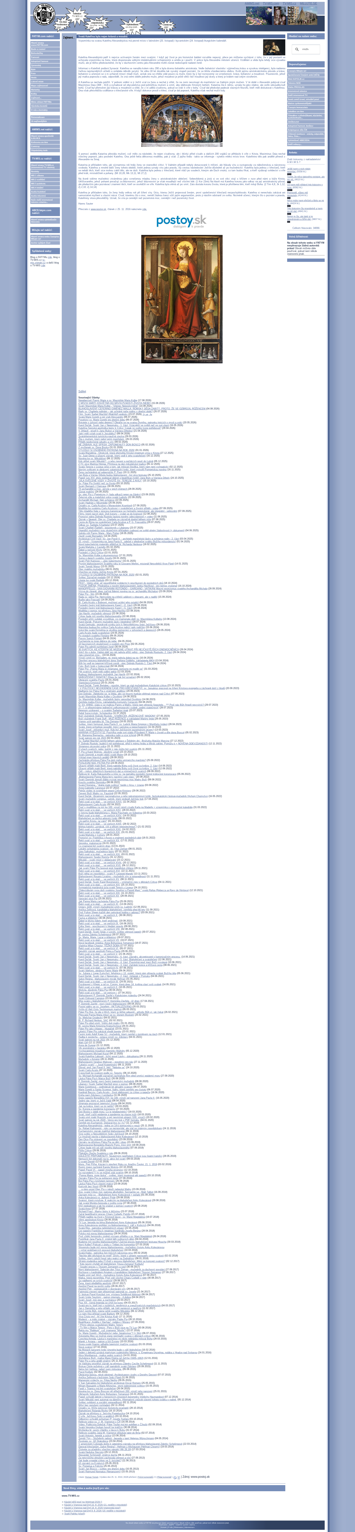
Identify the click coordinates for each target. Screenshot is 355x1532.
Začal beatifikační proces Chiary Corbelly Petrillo (104, 1214)
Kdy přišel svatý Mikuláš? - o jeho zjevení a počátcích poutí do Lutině (115, 461)
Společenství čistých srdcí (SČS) (304, 75)
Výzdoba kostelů (39, 106)
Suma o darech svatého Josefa (95, 558)
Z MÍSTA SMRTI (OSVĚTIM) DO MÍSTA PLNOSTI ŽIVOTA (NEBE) (114, 403)
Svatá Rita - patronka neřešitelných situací (101, 1228)
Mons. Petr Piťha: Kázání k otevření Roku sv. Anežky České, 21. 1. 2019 (117, 1164)
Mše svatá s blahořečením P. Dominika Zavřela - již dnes (109, 1001)
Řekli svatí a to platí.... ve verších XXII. (99, 829)
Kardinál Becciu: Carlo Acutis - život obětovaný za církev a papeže (114, 1092)
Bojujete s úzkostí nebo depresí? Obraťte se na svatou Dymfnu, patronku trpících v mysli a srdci (130, 422)
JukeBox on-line (296, 111)
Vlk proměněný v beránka (92, 1048)
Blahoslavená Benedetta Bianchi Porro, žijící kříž (104, 1145)
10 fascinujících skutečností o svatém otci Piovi (104, 644)
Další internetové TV (297, 95)
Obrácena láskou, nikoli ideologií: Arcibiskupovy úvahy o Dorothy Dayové (117, 1374)
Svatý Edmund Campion (91, 998)
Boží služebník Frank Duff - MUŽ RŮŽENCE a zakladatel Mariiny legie (116, 718)
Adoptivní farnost (39, 61)
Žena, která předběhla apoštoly (94, 1283)
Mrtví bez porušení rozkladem (94, 1405)
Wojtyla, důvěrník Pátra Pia (93, 990)
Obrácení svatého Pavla (91, 680)
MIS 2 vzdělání (38, 179)
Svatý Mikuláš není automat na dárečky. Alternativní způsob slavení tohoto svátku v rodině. (127, 1399)
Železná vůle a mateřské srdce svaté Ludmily (102, 497)
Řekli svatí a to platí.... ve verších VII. (99, 940)
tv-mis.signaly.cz (38, 261)
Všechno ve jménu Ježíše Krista (95, 572)
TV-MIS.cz (289, 3)
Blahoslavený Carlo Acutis (92, 804)
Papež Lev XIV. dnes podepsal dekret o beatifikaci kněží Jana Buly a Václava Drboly (124, 477)
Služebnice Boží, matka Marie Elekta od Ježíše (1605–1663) (110, 1358)
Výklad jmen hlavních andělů (93, 757)
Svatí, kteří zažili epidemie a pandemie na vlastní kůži (107, 1114)
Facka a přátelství (88, 918)
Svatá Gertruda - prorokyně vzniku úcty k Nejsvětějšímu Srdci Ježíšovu (116, 624)
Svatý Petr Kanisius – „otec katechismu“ (100, 561)
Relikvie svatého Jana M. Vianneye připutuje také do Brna (109, 1432)
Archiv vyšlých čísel (40, 243)
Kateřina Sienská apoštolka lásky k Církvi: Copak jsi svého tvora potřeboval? (119, 428)
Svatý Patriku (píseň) (74, 1513)
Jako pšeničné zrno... (90, 655)
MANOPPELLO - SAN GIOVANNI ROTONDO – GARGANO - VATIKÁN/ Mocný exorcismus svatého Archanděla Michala (142, 588)
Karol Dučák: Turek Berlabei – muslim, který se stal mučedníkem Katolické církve (122, 685)
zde (50, 257)
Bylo (33, 69)
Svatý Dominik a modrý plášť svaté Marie (100, 754)
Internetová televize (297, 91)
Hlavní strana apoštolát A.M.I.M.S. (42, 137)
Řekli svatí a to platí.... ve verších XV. (99, 879)
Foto (33, 73)
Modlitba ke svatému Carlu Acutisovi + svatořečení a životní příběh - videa (118, 508)
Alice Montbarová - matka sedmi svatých (100, 1355)
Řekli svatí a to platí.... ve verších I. (97, 992)
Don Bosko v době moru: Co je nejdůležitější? (102, 1111)
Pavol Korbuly (85, 1372)
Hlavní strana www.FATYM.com (39, 44)
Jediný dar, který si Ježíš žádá (94, 1100)
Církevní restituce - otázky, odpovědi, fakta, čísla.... (306, 135)
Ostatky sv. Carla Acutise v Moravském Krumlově (105, 505)
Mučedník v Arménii (89, 1059)
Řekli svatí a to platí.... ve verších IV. (98, 967)
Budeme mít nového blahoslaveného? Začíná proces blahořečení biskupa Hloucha (122, 1241)
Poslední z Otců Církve (91, 552)
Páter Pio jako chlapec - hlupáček (96, 1028)
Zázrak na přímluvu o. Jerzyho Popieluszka (101, 1413)
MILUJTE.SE (308, 3)
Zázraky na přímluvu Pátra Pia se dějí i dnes (102, 1142)
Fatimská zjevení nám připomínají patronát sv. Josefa (107, 1291)
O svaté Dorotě (86, 1161)
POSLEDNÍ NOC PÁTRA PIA (94, 763)
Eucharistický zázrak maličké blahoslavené (102, 1131)
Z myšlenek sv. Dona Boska (93, 447)
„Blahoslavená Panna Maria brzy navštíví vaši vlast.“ (106, 776)
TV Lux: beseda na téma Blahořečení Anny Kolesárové (107, 1222)
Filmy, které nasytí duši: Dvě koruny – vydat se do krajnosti (110, 513)
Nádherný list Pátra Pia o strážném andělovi (102, 691)
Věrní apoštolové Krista (91, 1219)
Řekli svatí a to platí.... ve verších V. (98, 954)
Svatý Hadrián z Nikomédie (93, 502)
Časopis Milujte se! (297, 71)
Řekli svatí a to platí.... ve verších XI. (98, 904)
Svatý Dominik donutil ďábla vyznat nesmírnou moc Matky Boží (112, 779)
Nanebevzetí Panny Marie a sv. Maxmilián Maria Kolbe (107, 400)
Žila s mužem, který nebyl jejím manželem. (101, 439)
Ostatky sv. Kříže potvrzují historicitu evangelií (103, 1408)
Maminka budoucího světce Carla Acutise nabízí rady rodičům (111, 627)
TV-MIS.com (271, 3)
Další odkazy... (295, 144)
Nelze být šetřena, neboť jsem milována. (100, 1369)
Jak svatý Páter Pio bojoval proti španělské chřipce (105, 868)
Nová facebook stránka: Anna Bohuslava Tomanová (106, 942)
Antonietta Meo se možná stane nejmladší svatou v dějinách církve (114, 1336)
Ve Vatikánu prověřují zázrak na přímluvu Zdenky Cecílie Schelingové (115, 1363)
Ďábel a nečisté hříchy (90, 549)
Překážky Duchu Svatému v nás (95, 1153)
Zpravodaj (36, 65)
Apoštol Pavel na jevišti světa (94, 1286)
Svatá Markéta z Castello (92, 547)
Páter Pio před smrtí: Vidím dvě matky (99, 1023)
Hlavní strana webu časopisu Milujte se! (45, 237)
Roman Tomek (91, 1477)
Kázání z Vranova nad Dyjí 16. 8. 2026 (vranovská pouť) (92, 1508)
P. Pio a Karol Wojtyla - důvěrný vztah (98, 751)
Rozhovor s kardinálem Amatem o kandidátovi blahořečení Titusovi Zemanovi (119, 1272)
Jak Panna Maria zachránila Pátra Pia (98, 901)
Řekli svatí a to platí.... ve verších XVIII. (100, 862)
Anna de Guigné (87, 1045)
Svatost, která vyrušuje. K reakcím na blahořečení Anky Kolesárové (114, 1200)
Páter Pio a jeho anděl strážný (94, 1360)
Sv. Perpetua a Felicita (90, 1466)
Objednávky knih (39, 150)
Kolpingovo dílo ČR (297, 130)
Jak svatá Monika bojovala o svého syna (100, 1203)
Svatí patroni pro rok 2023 (92, 738)
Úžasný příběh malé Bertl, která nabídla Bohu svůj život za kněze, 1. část (118, 768)
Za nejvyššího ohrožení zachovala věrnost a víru (104, 1457)
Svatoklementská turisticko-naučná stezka (101, 436)
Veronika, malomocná (90, 843)
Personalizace (38, 117)
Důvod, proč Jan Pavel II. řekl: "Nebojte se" (101, 1067)
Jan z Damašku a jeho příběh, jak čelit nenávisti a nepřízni (109, 1308)
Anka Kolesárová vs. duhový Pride (97, 1197)
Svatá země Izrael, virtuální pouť (303, 99)
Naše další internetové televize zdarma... (42, 201)
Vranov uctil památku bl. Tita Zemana (98, 721)
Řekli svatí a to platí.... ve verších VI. (98, 948)
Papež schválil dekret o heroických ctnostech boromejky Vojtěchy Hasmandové (121, 1396)
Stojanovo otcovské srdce (92, 746)
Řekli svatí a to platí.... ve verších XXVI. (100, 801)
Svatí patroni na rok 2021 (91, 1039)
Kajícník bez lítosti (88, 1186)
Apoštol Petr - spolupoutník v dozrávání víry (102, 1288)
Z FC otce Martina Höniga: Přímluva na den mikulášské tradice (112, 464)
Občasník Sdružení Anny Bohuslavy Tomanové (103, 1394)
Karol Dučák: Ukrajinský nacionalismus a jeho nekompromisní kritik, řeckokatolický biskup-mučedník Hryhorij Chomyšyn (143, 796)
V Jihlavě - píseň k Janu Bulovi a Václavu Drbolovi (105, 430)
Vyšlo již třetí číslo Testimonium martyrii (100, 1009)
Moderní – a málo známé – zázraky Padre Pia (103, 1319)
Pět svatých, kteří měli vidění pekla (97, 671)
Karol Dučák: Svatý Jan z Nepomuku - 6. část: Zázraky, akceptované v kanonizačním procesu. (129, 956)
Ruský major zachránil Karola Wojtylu (98, 1167)
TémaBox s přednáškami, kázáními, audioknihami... (305, 116)
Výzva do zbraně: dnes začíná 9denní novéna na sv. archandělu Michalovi (118, 591)
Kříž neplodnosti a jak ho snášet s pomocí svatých (105, 1205)
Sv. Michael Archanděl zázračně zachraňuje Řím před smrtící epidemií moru (119, 1075)
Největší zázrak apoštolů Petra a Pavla (99, 951)
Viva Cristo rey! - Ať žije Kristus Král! (98, 1316)
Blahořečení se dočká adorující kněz (98, 818)
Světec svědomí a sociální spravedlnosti (100, 1402)
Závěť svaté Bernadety (90, 536)
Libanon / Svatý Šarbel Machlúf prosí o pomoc (103, 1084)
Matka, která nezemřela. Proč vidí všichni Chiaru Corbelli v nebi (112, 1277)
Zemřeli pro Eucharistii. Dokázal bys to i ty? (101, 1122)
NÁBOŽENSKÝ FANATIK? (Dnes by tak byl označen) (107, 677)
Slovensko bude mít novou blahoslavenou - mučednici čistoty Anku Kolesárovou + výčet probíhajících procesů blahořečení (121, 1249)
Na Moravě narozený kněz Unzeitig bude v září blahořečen (110, 1349)
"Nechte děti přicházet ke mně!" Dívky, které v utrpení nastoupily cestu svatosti (121, 1255)
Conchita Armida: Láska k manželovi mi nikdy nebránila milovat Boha (115, 1338)
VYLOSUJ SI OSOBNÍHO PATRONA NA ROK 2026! (106, 450)
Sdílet (82, 391)
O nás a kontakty (39, 110)
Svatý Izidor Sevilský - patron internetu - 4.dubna (104, 1297)
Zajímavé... (36, 98)
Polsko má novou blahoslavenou (95, 1233)
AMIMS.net (252, 3)
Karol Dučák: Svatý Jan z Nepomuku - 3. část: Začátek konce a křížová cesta (120, 965)
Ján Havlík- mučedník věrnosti (94, 613)
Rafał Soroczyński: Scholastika (95, 713)
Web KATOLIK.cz (296, 79)
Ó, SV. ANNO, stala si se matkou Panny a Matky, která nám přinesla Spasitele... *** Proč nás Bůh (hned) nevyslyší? (141, 704)
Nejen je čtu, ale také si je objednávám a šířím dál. (300, 217)
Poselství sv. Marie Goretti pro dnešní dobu (101, 419)
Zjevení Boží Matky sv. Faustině (95, 793)
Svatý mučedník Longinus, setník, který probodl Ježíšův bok (111, 799)
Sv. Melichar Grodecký (90, 1017)
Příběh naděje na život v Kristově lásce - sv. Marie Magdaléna (111, 1217)
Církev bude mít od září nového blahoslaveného (104, 1147)
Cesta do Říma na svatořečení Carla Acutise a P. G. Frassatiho (112, 522)
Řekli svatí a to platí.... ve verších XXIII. (100, 823)
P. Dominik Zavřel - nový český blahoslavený (102, 1003)
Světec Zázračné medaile (92, 577)
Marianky (35, 90)
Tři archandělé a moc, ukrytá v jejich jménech (103, 489)
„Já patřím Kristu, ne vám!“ (92, 821)
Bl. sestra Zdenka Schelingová (94, 934)
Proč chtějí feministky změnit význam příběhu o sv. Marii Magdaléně (115, 1236)
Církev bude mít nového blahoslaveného (99, 616)
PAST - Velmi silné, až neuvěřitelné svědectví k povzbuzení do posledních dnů (121, 583)
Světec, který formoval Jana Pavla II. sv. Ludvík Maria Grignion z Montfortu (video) (123, 724)
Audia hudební (38, 192)
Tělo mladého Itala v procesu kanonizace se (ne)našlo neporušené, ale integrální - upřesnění (127, 511)
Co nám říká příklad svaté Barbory (96, 1313)
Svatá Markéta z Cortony (91, 835)
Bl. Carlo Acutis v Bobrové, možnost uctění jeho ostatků (108, 602)
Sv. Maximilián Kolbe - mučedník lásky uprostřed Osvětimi (109, 699)
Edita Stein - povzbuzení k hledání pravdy (100, 926)
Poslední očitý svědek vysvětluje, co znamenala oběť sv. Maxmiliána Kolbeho (120, 619)
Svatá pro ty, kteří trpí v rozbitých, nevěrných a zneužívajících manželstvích (119, 1305)
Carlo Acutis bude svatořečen (94, 632)
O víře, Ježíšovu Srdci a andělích (96, 1416)
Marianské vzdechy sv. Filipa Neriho (97, 1380)
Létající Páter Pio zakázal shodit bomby (99, 1031)
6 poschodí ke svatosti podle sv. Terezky (100, 1073)
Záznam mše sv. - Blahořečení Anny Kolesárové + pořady (109, 1194)
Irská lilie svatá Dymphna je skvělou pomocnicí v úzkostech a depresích (117, 630)
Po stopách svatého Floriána (93, 635)
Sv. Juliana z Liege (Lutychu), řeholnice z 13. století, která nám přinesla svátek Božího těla (127, 973)
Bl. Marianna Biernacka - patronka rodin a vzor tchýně (107, 735)
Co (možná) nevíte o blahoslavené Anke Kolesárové (106, 1136)
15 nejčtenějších (39, 121)
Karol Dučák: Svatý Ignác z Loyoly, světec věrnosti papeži (109, 931)
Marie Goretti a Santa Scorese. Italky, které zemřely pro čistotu (112, 1089)
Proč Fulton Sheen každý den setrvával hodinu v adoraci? (109, 912)
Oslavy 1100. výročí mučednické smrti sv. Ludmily (105, 907)
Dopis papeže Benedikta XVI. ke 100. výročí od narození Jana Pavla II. (116, 1098)
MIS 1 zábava (37, 175)
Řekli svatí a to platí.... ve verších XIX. (99, 854)
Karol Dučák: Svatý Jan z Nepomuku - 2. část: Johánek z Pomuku (114, 976)
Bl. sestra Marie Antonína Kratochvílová (99, 1026)
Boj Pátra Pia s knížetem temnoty (96, 1181)
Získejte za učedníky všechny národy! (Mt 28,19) (104, 1449)
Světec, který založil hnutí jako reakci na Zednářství (106, 1258)
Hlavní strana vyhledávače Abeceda (43, 220)
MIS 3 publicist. (38, 184)
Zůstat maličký (86, 491)
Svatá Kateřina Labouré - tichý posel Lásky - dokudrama (108, 1056)
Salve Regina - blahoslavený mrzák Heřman (101, 978)
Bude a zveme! (38, 49)
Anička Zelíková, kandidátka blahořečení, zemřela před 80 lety (111, 909)
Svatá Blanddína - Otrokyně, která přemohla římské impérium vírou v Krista (119, 453)
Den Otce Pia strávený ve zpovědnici (98, 1139)
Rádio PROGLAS (296, 87)
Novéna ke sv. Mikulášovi (92, 458)
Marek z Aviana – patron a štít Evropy (98, 1341)
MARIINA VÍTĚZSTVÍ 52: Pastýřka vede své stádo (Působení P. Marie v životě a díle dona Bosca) (131, 732)
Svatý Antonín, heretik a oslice (94, 1435)
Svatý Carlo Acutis (88, 1070)
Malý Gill (83, 1042)
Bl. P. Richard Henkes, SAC (93, 1020)
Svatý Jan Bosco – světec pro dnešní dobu (101, 1468)
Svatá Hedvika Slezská (91, 1452)
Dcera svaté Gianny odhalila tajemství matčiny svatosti (108, 1344)
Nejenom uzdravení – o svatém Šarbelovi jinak (103, 710)
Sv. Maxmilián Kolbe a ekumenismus (98, 555)
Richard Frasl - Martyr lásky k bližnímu (99, 1211)
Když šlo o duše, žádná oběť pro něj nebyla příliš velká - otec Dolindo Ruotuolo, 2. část (125, 652)
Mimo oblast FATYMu (41, 102)
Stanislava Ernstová (89, 682)
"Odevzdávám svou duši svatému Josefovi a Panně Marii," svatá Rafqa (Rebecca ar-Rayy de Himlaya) (133, 890)
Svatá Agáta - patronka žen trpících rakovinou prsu (105, 1253)
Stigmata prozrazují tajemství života (97, 1103)
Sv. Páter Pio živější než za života (97, 483)
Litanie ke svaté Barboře (91, 580)
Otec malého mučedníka (91, 569)
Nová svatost (85, 1347)
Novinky (35, 171)
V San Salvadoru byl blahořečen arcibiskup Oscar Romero (109, 1383)
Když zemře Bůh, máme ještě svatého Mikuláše (104, 1311)
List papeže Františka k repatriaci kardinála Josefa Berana (109, 1230)
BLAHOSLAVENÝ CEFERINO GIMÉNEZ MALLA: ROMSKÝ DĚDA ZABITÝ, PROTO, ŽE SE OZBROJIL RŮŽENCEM (142, 408)
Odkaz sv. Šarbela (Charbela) (94, 525)
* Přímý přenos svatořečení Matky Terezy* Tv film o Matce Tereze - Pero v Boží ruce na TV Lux (107, 1326)
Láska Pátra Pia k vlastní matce (95, 1183)
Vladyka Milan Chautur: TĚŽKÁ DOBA (99, 945)
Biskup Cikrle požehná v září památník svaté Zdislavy (107, 1366)
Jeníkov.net (293, 122)
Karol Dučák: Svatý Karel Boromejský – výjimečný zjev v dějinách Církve (117, 882)
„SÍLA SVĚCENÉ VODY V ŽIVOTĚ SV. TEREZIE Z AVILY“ (110, 480)
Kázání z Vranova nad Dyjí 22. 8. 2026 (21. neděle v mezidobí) (95, 1505)
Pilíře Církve (85, 1150)
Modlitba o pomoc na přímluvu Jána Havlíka (102, 610)
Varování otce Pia (87, 898)
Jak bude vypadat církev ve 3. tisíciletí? (99, 1460)
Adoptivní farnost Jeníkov (300, 126)
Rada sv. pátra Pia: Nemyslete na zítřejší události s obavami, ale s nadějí (117, 596)
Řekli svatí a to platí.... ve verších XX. (99, 840)
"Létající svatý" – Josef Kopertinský (97, 1064)
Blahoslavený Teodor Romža (93, 857)
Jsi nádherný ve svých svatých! (95, 1280)
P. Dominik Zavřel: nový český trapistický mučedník (106, 1081)
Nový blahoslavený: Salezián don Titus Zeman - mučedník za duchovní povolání (121, 1269)
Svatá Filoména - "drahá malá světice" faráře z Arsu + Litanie (111, 785)
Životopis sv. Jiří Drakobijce (93, 1441)
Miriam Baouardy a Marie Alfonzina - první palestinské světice (111, 1385)
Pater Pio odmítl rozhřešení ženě (96, 646)
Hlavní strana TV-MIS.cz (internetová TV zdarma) (43, 166)
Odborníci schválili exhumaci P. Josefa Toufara (103, 1419)
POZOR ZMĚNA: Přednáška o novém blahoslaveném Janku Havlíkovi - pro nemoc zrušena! (127, 585)
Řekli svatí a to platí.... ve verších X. (98, 915)
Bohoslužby (37, 53)
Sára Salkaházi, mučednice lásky (96, 851)
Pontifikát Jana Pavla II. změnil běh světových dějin (106, 1239)
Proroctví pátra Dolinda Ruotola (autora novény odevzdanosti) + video (115, 516)
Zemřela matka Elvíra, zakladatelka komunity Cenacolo (108, 702)
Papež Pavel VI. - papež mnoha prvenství (100, 1169)
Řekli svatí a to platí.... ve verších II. (98, 987)
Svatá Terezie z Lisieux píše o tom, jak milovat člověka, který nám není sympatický (123, 466)
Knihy (34, 94)
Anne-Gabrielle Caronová (91, 787)
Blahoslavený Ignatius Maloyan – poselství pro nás (105, 1062)
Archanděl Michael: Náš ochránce (96, 500)
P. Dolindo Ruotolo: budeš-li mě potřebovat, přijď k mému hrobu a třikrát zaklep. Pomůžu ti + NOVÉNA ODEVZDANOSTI (143, 743)
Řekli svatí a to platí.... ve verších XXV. (99, 810)
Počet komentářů (145, 1477)
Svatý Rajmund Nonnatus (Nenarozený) (99, 1471)
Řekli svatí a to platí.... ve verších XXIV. (100, 815)
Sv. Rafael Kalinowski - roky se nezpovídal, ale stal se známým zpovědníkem (120, 1128)
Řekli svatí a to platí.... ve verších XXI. (99, 832)
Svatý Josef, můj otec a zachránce (97, 1300)
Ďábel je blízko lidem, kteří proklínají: (98, 920)
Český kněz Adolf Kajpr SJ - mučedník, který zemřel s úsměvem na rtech (118, 1034)
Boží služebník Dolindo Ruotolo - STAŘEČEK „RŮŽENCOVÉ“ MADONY (117, 716)
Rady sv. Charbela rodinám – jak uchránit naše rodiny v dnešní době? (115, 411)
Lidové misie (37, 81)
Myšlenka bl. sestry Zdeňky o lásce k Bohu (101, 1430)
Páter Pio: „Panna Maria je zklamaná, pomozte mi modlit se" (110, 668)
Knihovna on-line (39, 142)
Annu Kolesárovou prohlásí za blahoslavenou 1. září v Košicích (112, 1225)
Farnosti (35, 57)
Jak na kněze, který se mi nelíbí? (96, 1106)
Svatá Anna (84, 1208)
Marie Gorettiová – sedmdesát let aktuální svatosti (105, 1086)
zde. (144, 209)
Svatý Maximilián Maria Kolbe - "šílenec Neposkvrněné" (108, 405)
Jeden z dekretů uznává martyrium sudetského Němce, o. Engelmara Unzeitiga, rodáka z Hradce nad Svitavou (137, 1352)
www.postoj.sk (98, 209)
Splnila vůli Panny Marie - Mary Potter (98, 533)
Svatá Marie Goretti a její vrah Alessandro (100, 417)
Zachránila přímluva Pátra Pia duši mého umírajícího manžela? (112, 760)
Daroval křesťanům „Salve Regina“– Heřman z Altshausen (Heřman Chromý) (119, 1446)
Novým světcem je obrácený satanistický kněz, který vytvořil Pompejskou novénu (122, 469)
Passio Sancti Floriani (90, 638)
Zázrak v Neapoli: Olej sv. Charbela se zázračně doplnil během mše (114, 519)
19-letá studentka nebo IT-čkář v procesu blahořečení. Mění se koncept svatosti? (121, 1261)
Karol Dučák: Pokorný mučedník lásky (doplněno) (104, 621)
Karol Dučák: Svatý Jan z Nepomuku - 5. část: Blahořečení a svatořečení (117, 959)
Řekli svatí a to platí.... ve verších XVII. (99, 865)
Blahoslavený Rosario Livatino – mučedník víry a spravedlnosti (112, 876)
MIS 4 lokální (37, 188)
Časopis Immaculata (298, 107)
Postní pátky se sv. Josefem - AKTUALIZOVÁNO (105, 1006)
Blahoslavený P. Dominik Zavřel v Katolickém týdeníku (107, 995)
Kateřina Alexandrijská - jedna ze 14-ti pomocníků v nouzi (109, 1125)
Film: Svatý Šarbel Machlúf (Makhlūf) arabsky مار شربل (115, 414)
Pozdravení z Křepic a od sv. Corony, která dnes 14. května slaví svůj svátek (119, 984)
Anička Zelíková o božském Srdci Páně (100, 1377)
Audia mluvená (38, 196)
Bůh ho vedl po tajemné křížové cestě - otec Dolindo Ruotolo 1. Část (115, 663)
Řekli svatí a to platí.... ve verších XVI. (99, 871)
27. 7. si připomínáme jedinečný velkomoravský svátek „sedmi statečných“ (118, 707)
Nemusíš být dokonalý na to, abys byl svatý (102, 1158)
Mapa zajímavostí (39, 86)
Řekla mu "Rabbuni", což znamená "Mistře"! (102, 1330)
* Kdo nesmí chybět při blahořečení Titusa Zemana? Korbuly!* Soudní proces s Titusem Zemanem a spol (111, 1265)
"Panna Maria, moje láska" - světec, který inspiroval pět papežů (112, 1175)
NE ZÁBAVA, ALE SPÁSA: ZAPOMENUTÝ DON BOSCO (109, 444)
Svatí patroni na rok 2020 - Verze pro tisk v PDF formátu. (109, 1120)
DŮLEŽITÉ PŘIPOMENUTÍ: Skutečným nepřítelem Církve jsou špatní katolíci (120, 1156)
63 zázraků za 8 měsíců (91, 1463)
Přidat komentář (164, 1477)
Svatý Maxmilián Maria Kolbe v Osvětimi (100, 696)
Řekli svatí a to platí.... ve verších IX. (98, 923)
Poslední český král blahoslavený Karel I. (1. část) (105, 608)
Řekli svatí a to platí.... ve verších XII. (99, 895)
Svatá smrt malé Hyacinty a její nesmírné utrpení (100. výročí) (111, 1117)
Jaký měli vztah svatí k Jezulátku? (97, 433)
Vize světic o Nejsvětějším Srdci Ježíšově (101, 1133)
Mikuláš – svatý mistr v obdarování (97, 859)
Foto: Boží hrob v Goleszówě (94, 666)
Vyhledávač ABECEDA (299, 140)
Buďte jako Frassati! (89, 599)
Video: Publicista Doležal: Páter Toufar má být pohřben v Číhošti (113, 1424)
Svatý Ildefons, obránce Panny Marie (98, 970)
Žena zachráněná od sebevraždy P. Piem (100, 472)
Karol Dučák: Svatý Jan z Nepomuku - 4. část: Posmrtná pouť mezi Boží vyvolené (122, 962)
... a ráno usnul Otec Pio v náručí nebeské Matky (104, 1189)
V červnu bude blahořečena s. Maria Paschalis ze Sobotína (110, 812)
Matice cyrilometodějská (299, 103)
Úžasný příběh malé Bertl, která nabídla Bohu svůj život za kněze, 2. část (118, 765)
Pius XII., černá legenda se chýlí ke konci (100, 1302)
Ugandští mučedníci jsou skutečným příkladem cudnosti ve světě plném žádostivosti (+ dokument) (131, 530)
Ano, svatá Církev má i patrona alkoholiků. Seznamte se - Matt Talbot (115, 1192)
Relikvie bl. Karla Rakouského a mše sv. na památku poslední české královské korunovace (127, 774)
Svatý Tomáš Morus (89, 566)
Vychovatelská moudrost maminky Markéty (101, 1050)
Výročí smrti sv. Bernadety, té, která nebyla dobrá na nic (108, 657)
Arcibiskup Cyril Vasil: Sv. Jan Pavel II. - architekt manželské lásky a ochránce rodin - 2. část (128, 538)
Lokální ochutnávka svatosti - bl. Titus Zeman (103, 848)
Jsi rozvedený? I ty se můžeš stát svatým (101, 1172)
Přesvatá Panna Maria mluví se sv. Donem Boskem (106, 1014)
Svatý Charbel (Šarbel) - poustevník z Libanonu (103, 527)
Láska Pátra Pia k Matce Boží (94, 1078)
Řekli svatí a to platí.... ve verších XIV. (99, 884)
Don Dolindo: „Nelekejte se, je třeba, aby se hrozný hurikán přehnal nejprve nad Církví (124, 693)
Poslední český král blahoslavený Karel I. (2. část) (105, 605)
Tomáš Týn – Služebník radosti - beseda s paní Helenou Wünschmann (116, 1438)
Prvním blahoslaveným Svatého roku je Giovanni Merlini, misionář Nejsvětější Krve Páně (126, 563)
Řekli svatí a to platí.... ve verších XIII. (99, 893)
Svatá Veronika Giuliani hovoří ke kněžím (100, 1427)
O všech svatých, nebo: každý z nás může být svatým (107, 749)
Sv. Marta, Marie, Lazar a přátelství (97, 937)
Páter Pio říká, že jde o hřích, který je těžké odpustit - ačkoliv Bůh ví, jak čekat (120, 1012)
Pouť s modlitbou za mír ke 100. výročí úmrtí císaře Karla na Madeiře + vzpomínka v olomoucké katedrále (135, 807)
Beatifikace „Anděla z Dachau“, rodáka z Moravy (104, 1322)
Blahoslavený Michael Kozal (93, 1053)
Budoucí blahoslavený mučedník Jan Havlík (102, 674)
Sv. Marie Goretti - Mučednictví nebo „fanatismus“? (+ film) (109, 1333)
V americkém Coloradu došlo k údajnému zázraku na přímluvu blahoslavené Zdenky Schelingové (130, 1444)
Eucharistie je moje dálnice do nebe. (97, 641)
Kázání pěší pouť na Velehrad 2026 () (83, 1502)
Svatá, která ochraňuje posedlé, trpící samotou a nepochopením (112, 727)
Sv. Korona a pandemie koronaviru (96, 1109)
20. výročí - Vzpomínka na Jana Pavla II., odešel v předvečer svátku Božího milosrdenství (127, 541)
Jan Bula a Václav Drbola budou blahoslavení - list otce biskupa (112, 475)
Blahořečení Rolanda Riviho (93, 1410)
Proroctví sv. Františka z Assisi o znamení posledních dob (109, 837)
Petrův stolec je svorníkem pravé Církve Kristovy (104, 790)
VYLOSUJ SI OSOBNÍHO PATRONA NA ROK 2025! (106, 574)
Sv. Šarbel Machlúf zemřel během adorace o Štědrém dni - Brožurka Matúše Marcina (123, 740)
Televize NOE (294, 83)
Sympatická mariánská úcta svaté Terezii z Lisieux (105, 887)
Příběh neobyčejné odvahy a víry (96, 441)
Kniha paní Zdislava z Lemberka (95, 1095)
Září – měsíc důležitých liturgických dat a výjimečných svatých (112, 771)
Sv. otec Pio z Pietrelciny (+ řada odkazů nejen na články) (109, 494)
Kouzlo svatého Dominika (92, 782)
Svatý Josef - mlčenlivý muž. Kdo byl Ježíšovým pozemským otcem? (116, 729)
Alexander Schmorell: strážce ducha (97, 1455)
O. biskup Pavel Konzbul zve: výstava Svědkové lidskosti (109, 1294)
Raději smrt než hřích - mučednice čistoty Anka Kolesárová (110, 1275)
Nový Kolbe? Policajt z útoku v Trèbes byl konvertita (106, 1244)
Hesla (33, 77)
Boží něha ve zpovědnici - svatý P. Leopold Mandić (105, 873)
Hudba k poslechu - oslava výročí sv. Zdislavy (103, 1037)
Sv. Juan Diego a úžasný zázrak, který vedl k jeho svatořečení (112, 455)
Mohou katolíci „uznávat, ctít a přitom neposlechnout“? (107, 826)
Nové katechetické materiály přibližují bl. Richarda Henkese (110, 544)
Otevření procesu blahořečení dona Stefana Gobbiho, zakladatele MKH (116, 660)
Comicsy (35, 146)
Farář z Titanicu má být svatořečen (97, 1388)
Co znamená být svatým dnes (94, 846)
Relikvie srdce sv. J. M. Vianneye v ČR (99, 1421)
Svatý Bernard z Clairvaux (92, 486)
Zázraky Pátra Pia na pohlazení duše (98, 1178)
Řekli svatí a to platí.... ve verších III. (98, 981)
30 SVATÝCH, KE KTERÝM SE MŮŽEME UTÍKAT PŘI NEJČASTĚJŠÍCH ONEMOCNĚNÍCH (128, 649)
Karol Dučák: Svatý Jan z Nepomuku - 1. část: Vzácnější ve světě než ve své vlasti (123, 425)
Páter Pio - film (86, 594)
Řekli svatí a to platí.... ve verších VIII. (99, 929)
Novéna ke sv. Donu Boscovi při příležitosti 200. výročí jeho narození (115, 1391)
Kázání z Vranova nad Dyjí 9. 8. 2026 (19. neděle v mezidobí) (95, 1510)
